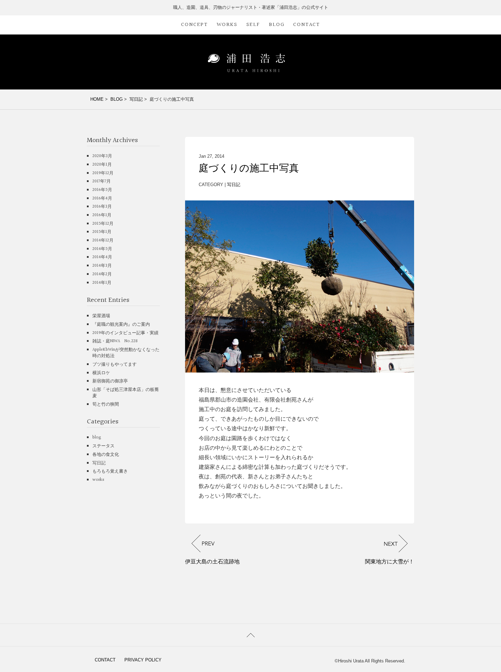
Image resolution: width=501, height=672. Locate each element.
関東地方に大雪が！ (389, 561)
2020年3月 (102, 156)
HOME (97, 99)
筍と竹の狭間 (105, 404)
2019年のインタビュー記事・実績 (125, 333)
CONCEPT (194, 24)
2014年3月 (102, 265)
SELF (253, 24)
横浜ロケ (101, 372)
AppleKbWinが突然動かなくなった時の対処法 (126, 352)
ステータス (103, 446)
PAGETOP (250, 635)
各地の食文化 (105, 454)
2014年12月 (102, 240)
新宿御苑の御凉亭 (110, 381)
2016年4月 (102, 198)
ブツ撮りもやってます (114, 364)
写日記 (136, 99)
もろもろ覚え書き (110, 471)
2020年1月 (102, 164)
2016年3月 (102, 206)
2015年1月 (101, 231)
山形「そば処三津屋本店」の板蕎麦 (125, 392)
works (98, 479)
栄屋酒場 (101, 315)
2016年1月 (101, 215)
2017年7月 (101, 181)
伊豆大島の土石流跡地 (212, 561)
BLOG (276, 24)
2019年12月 (102, 173)
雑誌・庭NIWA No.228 (115, 341)
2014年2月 (102, 274)
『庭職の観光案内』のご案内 (121, 324)
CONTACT (306, 24)
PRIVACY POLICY (143, 659)
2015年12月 (102, 223)
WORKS (227, 24)
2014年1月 (101, 282)
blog (96, 437)
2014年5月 (102, 249)
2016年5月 (102, 189)
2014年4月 (102, 257)
